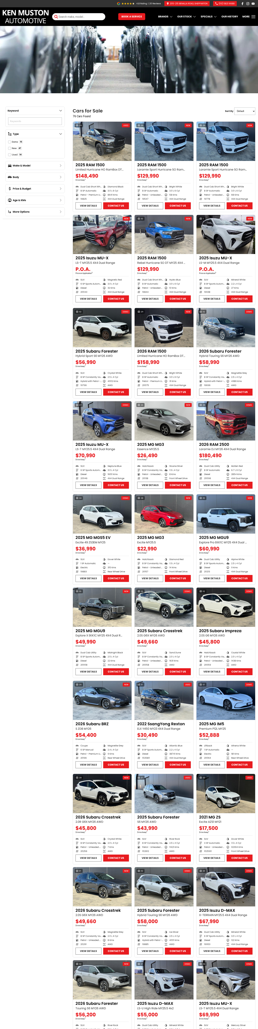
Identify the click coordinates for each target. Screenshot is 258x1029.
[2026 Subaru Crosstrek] (102, 793)
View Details (88, 205)
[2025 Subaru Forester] (102, 327)
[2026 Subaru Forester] (225, 327)
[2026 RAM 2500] (225, 421)
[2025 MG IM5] (225, 700)
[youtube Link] (253, 3)
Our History (229, 16)
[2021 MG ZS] (225, 793)
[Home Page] (26, 16)
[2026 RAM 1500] (164, 327)
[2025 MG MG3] (164, 421)
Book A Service (131, 16)
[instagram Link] (248, 3)
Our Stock (184, 16)
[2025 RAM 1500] (102, 141)
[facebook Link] (242, 3)
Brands (163, 16)
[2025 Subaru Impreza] (225, 607)
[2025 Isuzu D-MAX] (225, 886)
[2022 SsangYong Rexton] (164, 700)
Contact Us (116, 205)
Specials (207, 16)
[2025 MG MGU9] (225, 514)
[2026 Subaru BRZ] (102, 700)
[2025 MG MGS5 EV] (102, 514)
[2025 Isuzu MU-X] (102, 234)
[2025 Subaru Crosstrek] (164, 607)
